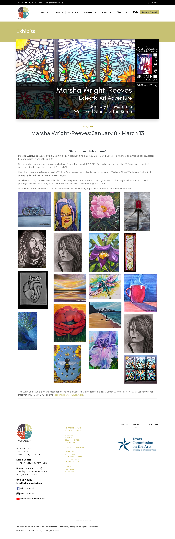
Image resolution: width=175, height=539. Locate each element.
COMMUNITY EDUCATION (73, 457)
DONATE (68, 467)
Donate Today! (149, 12)
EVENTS (72, 12)
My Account (151, 3)
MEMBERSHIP (70, 469)
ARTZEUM (68, 437)
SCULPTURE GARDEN (72, 440)
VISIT (43, 12)
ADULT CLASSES (70, 454)
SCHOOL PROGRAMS (72, 459)
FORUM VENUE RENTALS (73, 430)
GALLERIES (69, 435)
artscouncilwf (27, 488)
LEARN (57, 12)
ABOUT (105, 12)
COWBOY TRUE (70, 442)
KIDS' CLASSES (70, 452)
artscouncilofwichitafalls (32, 499)
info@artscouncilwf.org (54, 3)
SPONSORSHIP (70, 471)
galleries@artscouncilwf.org (69, 395)
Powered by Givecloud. (83, 520)
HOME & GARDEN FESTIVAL (74, 447)
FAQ (119, 12)
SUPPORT (89, 12)
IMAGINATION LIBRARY (73, 462)
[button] (117, 443)
